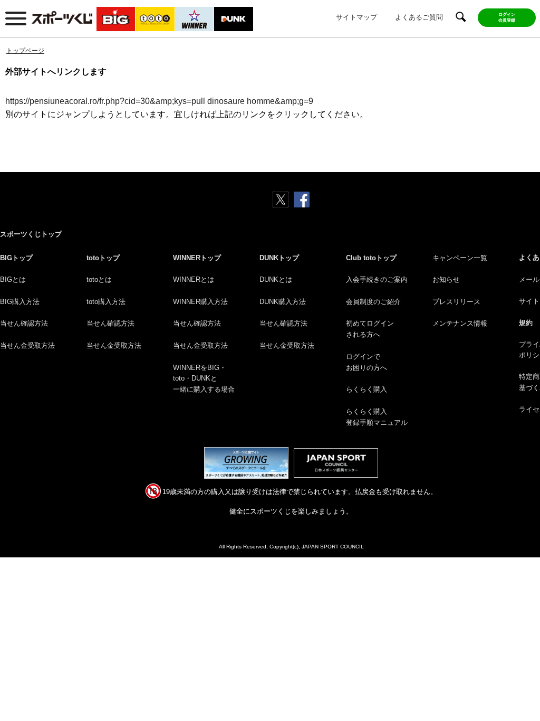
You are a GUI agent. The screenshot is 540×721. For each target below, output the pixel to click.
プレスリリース (456, 302)
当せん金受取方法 (27, 345)
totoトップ (103, 258)
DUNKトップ (279, 258)
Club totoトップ (371, 258)
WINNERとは (193, 279)
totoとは (99, 279)
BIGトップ (16, 258)
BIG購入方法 (20, 302)
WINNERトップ (197, 258)
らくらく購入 (366, 389)
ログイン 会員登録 (506, 17)
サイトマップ (356, 17)
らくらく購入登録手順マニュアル (377, 416)
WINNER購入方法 (200, 302)
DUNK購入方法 (282, 302)
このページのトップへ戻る (519, 688)
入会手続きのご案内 (377, 279)
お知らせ (446, 279)
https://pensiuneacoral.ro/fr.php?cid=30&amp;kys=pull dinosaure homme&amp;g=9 (159, 101)
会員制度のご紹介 (373, 302)
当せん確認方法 (24, 323)
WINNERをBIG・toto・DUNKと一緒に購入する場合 (204, 379)
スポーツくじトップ (31, 234)
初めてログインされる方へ (370, 328)
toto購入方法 (106, 302)
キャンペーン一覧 (459, 258)
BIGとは (13, 279)
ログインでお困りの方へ (366, 362)
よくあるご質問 (419, 17)
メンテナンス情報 (459, 323)
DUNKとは (275, 279)
